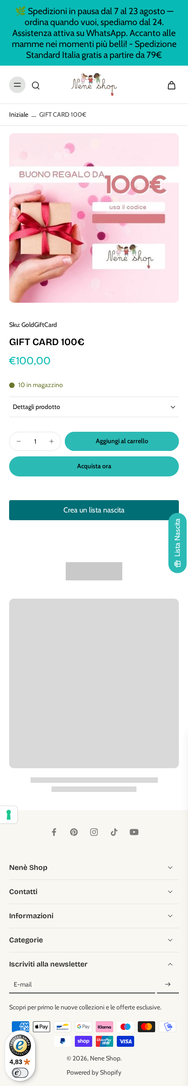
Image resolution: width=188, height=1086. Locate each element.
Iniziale (19, 114)
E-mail (22, 984)
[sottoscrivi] (168, 984)
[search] (36, 85)
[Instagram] (94, 832)
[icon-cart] (169, 85)
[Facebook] (54, 832)
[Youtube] (134, 832)
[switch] (20, 1073)
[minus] (19, 441)
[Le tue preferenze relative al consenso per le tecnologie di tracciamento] (8, 814)
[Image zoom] (94, 218)
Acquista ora (94, 466)
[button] (122, 441)
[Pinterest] (74, 832)
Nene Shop (105, 1058)
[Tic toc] (114, 832)
